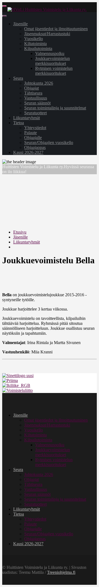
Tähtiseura (33, 93)
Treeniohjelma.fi (61, 572)
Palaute (30, 132)
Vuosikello (33, 38)
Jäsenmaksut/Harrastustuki (47, 33)
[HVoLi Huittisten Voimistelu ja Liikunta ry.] (47, 9)
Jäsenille (20, 23)
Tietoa (18, 122)
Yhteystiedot (35, 127)
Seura (18, 78)
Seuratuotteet (35, 112)
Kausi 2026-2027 (28, 152)
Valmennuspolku (49, 53)
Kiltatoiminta (35, 43)
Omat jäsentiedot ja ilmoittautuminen (56, 28)
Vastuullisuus (35, 98)
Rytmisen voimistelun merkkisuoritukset (54, 71)
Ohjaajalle (33, 137)
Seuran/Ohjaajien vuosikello (48, 142)
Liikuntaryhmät (26, 117)
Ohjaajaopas (35, 147)
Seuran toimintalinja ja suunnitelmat (55, 108)
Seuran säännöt (37, 103)
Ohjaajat (31, 88)
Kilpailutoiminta (38, 48)
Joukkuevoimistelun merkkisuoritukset (52, 61)
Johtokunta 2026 (38, 83)
